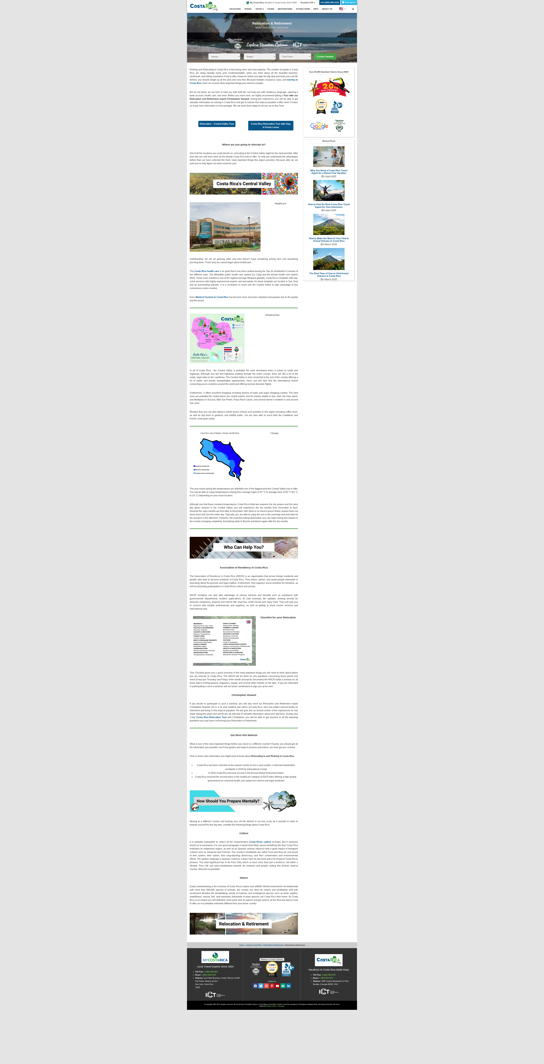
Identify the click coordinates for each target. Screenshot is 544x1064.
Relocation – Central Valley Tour (217, 124)
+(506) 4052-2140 (208, 975)
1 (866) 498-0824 (211, 972)
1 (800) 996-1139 (328, 975)
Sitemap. (281, 1006)
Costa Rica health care (206, 271)
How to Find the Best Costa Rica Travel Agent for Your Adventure (329, 205)
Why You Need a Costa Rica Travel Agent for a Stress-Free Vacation (328, 171)
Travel (248, 9)
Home (241, 945)
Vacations (235, 9)
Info (316, 9)
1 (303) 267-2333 (326, 978)
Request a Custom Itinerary (272, 959)
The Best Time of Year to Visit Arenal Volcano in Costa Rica (328, 274)
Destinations (285, 9)
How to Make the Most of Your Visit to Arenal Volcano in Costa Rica (329, 239)
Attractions (303, 9)
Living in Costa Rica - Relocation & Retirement (264, 945)
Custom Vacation (325, 56)
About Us (327, 9)
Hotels (260, 9)
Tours (270, 9)
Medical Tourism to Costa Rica (212, 297)
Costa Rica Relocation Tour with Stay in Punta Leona (271, 125)
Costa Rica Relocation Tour (211, 717)
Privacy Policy (271, 1006)
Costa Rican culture (260, 842)
